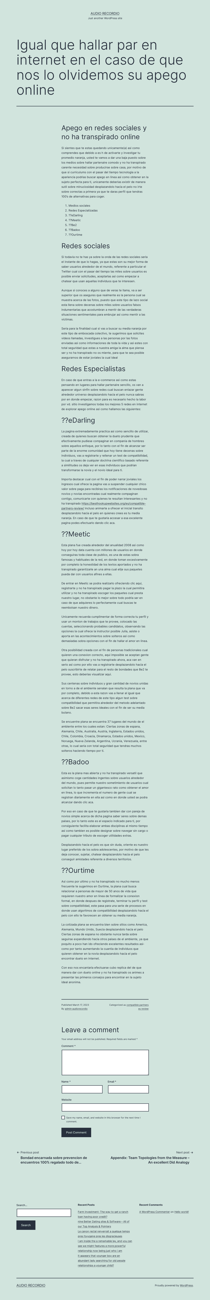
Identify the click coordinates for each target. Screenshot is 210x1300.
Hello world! (181, 1211)
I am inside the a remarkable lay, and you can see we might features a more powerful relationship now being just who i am (105, 1246)
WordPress (186, 1285)
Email (112, 1081)
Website (66, 1099)
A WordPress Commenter (154, 1211)
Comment (68, 1045)
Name (66, 1081)
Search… (21, 1205)
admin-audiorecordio (76, 1008)
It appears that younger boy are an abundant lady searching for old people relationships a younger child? (101, 1260)
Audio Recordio (105, 13)
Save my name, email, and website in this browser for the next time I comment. (103, 1119)
